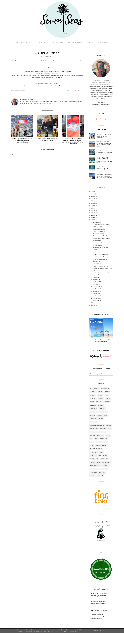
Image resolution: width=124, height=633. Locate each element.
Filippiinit (93, 398)
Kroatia (99, 415)
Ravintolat (102, 432)
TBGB (91, 445)
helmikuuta (96, 298)
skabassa (71, 61)
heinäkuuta (96, 286)
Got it (105, 630)
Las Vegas (93, 418)
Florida (108, 398)
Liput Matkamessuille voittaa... (101, 236)
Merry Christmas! (98, 240)
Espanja (100, 395)
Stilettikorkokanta (98, 608)
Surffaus (99, 442)
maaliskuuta (96, 296)
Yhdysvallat (106, 462)
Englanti (93, 395)
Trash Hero (93, 452)
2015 (92, 215)
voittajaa (44, 61)
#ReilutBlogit (94, 388)
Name (109, 428)
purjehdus (93, 472)
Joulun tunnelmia (97, 243)
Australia (93, 391)
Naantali (103, 428)
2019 (92, 205)
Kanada (92, 412)
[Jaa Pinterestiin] (78, 90)
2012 (92, 303)
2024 (92, 194)
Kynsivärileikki (97, 263)
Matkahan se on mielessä (100, 259)
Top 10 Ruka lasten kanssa (99, 603)
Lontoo (100, 418)
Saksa (96, 438)
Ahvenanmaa (105, 388)
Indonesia (93, 405)
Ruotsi (108, 435)
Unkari (105, 455)
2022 (92, 198)
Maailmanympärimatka (97, 425)
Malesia (108, 425)
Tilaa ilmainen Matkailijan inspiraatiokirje (98, 596)
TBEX (105, 442)
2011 (92, 305)
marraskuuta (96, 277)
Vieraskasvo (104, 458)
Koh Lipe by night (98, 227)
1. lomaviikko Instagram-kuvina (101, 238)
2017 (92, 210)
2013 (92, 219)
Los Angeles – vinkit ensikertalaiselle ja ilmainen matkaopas (102, 168)
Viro (98, 462)
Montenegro (94, 428)
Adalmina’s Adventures (99, 593)
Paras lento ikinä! (97, 245)
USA (99, 455)
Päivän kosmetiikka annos (100, 252)
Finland (100, 398)
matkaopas (104, 469)
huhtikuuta (96, 293)
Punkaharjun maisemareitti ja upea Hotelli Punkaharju (104, 151)
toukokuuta (96, 291)
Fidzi (106, 395)
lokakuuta (95, 279)
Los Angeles (94, 422)
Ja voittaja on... (97, 261)
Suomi (92, 442)
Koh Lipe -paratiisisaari (99, 229)
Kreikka (92, 415)
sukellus (93, 475)
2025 (92, 191)
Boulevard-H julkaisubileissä (100, 266)
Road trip (100, 435)
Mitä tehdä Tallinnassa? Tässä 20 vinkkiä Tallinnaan (103, 136)
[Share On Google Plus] (82, 90)
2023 (92, 196)
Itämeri (100, 405)
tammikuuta (96, 300)
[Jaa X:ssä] (75, 90)
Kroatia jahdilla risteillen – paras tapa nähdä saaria (100, 617)
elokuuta (95, 284)
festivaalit (105, 465)
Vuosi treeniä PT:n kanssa (99, 610)
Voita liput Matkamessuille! (100, 254)
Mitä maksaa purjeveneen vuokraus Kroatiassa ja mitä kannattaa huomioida (104, 176)
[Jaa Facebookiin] (71, 90)
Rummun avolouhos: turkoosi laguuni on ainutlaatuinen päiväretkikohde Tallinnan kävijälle (104, 160)
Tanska (97, 445)
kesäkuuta (96, 289)
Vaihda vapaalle (97, 614)
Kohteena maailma (98, 601)
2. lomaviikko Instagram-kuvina (101, 224)
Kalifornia (93, 408)
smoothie (102, 472)
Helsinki (98, 401)
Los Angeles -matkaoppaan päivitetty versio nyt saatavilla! (101, 340)
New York (93, 432)
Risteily (92, 435)
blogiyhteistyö (95, 465)
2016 (92, 212)
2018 (92, 208)
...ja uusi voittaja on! (98, 256)
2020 (92, 203)
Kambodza (102, 408)
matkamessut (94, 469)
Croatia (107, 391)
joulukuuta (96, 222)
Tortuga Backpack (96, 448)
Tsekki (102, 452)
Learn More (97, 630)
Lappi (105, 415)
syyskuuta (96, 282)
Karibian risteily (102, 412)
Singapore (103, 438)
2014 (92, 217)
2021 (92, 201)
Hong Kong (107, 401)
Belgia (100, 391)
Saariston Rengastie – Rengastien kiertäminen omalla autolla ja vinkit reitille (103, 144)
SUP (91, 438)
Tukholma (93, 455)
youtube (100, 475)
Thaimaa (104, 445)
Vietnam (92, 462)
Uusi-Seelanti (94, 458)
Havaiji (92, 401)
